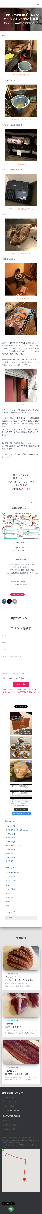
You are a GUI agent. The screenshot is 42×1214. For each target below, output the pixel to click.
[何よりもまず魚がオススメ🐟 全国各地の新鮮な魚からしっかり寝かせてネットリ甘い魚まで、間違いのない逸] (21, 771)
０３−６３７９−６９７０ (11, 1111)
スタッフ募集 (10, 889)
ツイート (5, 1198)
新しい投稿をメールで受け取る (13, 678)
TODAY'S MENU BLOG (17, 594)
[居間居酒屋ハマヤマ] (5, 3)
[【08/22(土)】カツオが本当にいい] (21, 1005)
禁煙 (7, 906)
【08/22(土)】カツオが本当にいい (13, 1025)
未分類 (8, 901)
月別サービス (10, 897)
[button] (24, 1179)
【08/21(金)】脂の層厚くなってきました (16, 1072)
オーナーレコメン (12, 881)
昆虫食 (8, 893)
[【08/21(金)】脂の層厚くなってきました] (21, 1052)
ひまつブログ (10, 877)
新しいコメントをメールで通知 (13, 673)
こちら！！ (25, 488)
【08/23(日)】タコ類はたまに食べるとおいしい (19, 978)
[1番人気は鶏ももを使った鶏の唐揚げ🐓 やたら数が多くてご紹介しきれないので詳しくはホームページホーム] (21, 747)
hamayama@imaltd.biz (11, 1116)
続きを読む (27, 986)
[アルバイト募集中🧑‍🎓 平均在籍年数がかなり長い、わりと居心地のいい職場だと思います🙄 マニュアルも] (21, 794)
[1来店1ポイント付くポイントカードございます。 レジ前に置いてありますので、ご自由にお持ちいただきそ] (21, 723)
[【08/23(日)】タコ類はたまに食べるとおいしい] (21, 958)
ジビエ (8, 885)
